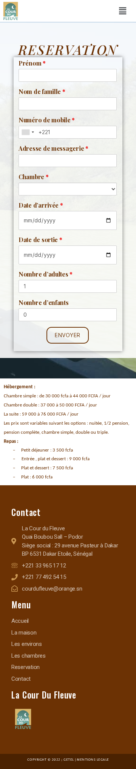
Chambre (34, 177)
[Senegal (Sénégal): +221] (27, 132)
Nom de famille (42, 91)
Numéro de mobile (47, 120)
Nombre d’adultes (46, 274)
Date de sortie (40, 240)
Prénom (32, 63)
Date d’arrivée (41, 205)
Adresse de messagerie (53, 148)
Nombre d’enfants (44, 302)
